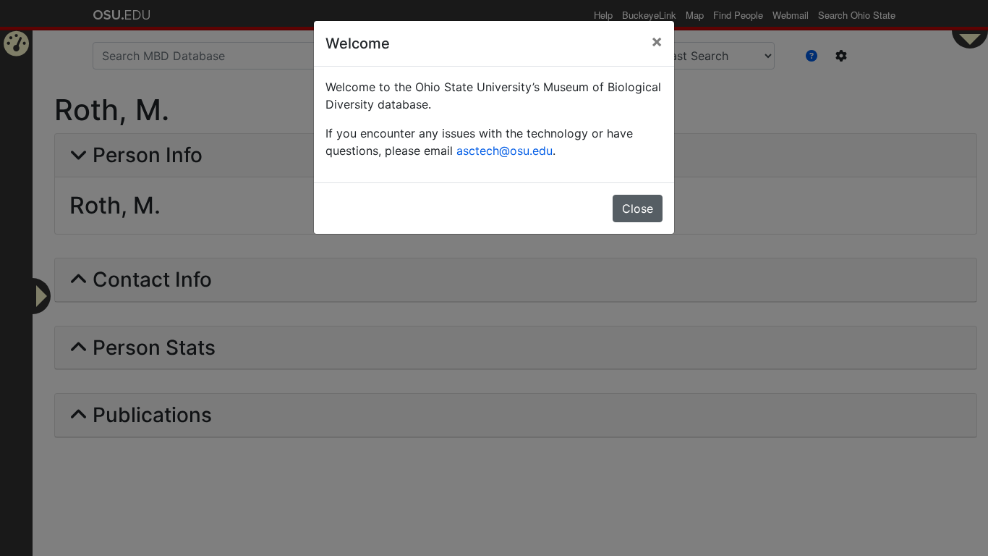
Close (637, 208)
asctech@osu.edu (504, 150)
